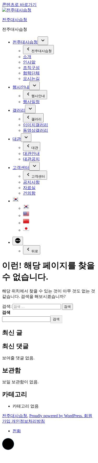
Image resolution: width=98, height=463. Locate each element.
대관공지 (31, 159)
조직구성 (31, 67)
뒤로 (34, 251)
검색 (6, 312)
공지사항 (31, 182)
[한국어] (16, 201)
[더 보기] (18, 241)
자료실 (29, 187)
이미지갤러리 (35, 125)
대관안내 (31, 153)
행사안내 (21, 87)
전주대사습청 (14, 19)
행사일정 (31, 101)
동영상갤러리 (35, 130)
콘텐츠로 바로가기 (19, 4)
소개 (27, 56)
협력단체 (31, 73)
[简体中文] (26, 223)
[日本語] (26, 230)
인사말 (29, 62)
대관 (17, 139)
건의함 (29, 193)
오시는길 (31, 78)
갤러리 (19, 110)
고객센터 (21, 167)
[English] (26, 215)
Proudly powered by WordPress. (56, 416)
